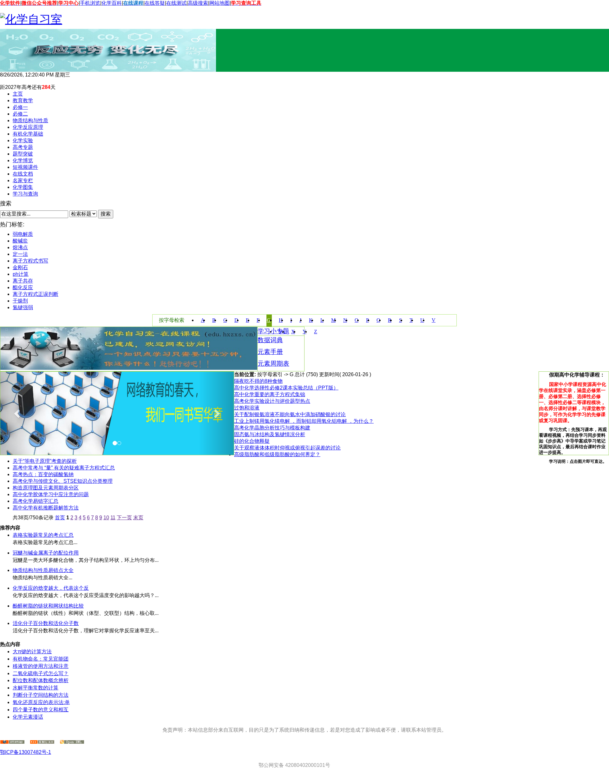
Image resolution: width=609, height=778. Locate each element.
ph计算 (21, 274)
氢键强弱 (23, 307)
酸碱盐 (20, 240)
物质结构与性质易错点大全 (43, 570)
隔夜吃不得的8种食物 (258, 381)
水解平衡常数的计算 (35, 687)
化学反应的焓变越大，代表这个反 (51, 588)
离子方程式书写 (30, 260)
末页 (138, 517)
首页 (60, 517)
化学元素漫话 (28, 717)
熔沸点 (20, 247)
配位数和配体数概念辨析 (41, 680)
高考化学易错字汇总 (35, 501)
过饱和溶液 (246, 407)
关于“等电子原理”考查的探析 (45, 461)
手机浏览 (90, 3)
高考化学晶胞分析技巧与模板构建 (272, 427)
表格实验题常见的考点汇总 (43, 535)
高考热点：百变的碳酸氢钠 (43, 474)
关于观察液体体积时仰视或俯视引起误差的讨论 (287, 447)
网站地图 (219, 3)
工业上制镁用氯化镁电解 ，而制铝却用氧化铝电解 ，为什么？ (304, 421)
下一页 (124, 517)
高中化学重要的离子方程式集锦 (269, 394)
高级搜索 (198, 3)
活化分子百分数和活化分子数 (46, 623)
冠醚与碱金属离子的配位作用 (46, 552)
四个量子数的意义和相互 (41, 709)
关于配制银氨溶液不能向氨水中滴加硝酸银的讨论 (290, 414)
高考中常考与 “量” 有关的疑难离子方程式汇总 (64, 467)
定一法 (20, 254)
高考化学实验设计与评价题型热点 (272, 401)
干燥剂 (20, 300)
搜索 (106, 213)
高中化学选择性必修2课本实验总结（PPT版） (286, 387)
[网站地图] (12, 742)
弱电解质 (23, 234)
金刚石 (20, 267)
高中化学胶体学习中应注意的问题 (51, 494)
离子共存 (23, 280)
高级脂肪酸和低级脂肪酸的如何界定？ (277, 454)
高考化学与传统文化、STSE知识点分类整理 (63, 481)
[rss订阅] (42, 742)
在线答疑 (155, 3)
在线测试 (176, 3)
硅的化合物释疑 (252, 441)
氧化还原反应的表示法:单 (41, 702)
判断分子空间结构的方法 (41, 695)
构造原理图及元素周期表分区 (46, 487)
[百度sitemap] (72, 742)
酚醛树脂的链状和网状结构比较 (48, 605)
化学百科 (112, 3)
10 (106, 517)
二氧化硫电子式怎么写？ (41, 673)
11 (112, 517)
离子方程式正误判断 (35, 294)
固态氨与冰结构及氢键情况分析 (269, 434)
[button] (17, 413)
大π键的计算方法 (32, 651)
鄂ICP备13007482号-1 (25, 752)
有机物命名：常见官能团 (41, 659)
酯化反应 (23, 287)
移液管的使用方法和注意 (41, 666)
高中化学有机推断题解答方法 (46, 507)
